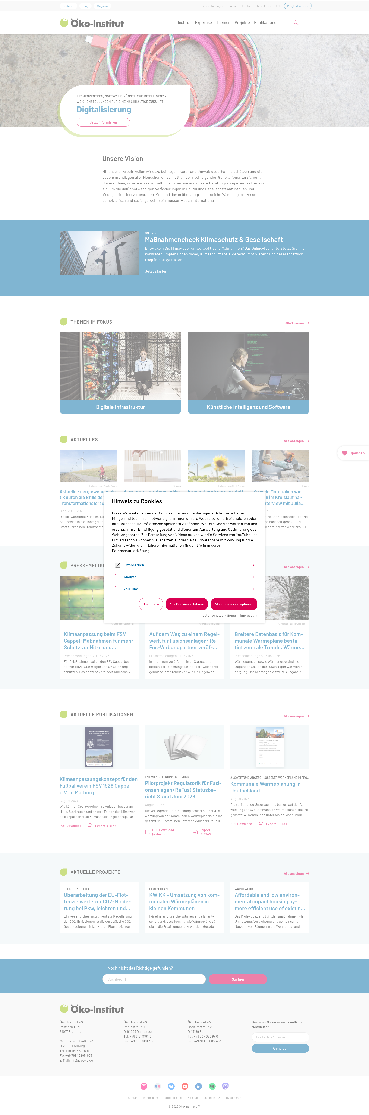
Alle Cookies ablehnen (187, 604)
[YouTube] (117, 590)
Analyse (130, 576)
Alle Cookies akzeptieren (234, 604)
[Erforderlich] (117, 566)
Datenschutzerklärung (130, 550)
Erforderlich (133, 565)
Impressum (248, 615)
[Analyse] (117, 578)
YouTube (130, 588)
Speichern (151, 604)
